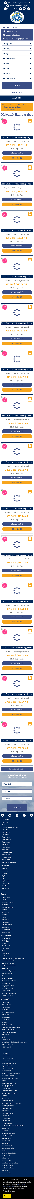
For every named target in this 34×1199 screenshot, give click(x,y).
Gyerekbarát (6, 1039)
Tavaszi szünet (6, 929)
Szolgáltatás (5, 888)
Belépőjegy (5, 941)
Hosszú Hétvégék (7, 1058)
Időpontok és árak (17, 153)
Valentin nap (6, 932)
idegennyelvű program (9, 1063)
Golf (3, 1037)
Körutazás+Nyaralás (8, 971)
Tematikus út (6, 983)
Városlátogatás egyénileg (10, 1163)
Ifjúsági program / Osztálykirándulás (13, 958)
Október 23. (5, 922)
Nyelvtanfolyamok (7, 1113)
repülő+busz (6, 881)
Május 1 (4, 1096)
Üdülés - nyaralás (7, 996)
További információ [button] (9, 1191)
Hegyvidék (5, 1053)
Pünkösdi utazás (7, 924)
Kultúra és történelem (9, 966)
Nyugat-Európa (7, 859)
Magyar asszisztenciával (9, 1091)
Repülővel (5, 886)
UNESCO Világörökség (9, 1153)
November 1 (6, 1110)
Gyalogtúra (5, 953)
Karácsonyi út (6, 1071)
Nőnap (4, 917)
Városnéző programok (9, 993)
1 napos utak (6, 938)
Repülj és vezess (7, 1123)
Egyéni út (5, 943)
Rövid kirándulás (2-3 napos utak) (12, 1125)
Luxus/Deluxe (6, 1088)
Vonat (4, 891)
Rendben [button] (6, 1195)
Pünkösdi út (6, 1120)
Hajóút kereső (11, 31)
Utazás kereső (11, 27)
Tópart (4, 1150)
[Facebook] (20, 8)
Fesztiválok (5, 948)
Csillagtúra (5, 1019)
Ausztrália (5, 822)
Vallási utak (5, 1158)
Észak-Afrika (6, 837)
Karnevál (5, 905)
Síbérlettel (5, 1128)
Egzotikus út (6, 946)
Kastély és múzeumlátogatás (11, 1073)
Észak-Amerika (6, 839)
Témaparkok (6, 1140)
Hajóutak (13, 105)
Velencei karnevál (7, 1165)
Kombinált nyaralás (8, 961)
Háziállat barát (6, 1047)
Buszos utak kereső (13, 35)
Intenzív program (7, 1068)
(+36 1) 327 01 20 (13, 9)
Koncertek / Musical (8, 963)
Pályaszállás (6, 1118)
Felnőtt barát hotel (8, 1029)
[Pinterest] (31, 815)
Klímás (4, 1081)
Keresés (17, 85)
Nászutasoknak (7, 1108)
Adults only (4, 1177)
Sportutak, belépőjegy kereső (17, 39)
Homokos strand (7, 1056)
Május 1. (4, 909)
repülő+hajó (6, 883)
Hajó (3, 878)
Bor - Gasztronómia (8, 1012)
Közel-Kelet (5, 849)
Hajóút (4, 956)
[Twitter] (17, 815)
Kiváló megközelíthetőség (10, 1078)
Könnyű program (7, 1086)
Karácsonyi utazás (8, 902)
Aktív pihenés (6, 1004)
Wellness (5, 1170)
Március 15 (5, 1098)
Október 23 (5, 1115)
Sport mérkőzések (7, 978)
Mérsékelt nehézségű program (11, 1103)
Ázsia (3, 824)
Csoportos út (6, 1022)
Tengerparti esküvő (8, 986)
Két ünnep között (7, 907)
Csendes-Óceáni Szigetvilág (10, 827)
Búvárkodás (5, 1014)
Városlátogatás (6, 991)
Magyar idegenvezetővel (9, 1093)
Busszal (4, 868)
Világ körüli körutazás (9, 862)
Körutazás (5, 968)
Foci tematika (6, 1034)
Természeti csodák (8, 988)
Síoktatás (5, 1130)
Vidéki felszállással (8, 1168)
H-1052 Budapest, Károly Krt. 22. (19, 3)
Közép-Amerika (7, 852)
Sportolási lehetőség (8, 1133)
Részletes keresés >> (17, 92)
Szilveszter (5, 927)
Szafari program (7, 1135)
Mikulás (4, 914)
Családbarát (6, 1017)
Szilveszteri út (6, 1138)
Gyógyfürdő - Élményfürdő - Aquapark (14, 1042)
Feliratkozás (17, 807)
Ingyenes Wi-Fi (7, 1066)
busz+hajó (5, 871)
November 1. (6, 919)
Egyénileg (5, 873)
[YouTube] (10, 815)
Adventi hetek (6, 897)
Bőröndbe (15, 158)
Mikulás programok (8, 1105)
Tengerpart (5, 1143)
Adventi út (5, 1002)
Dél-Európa (5, 834)
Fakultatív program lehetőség (11, 1027)
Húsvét (4, 900)
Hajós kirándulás (7, 1044)
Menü (14, 98)
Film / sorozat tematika (9, 1032)
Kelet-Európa (6, 847)
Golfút (4, 951)
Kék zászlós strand (8, 1076)
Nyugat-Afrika (6, 857)
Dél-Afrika (5, 829)
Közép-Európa (6, 854)
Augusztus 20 (6, 1007)
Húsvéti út (5, 1061)
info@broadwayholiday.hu (19, 6)
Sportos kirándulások (9, 981)
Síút (3, 976)
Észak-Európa (6, 842)
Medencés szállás (7, 1100)
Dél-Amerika (6, 832)
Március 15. (5, 912)
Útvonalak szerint (24, 105)
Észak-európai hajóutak (12, 107)
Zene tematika (6, 1173)
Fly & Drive (5, 876)
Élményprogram (7, 1024)
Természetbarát (7, 1145)
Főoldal (4, 105)
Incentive (13, 1177)
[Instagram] (24, 815)
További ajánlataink (16, 769)
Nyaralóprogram (7, 973)
